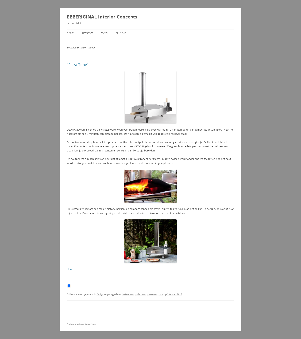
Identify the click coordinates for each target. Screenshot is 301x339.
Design (71, 33)
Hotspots (87, 33)
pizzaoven (152, 294)
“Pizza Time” (77, 64)
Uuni (69, 269)
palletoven (140, 294)
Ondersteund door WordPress (81, 324)
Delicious (121, 33)
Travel (104, 33)
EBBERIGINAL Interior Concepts (102, 17)
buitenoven (128, 294)
